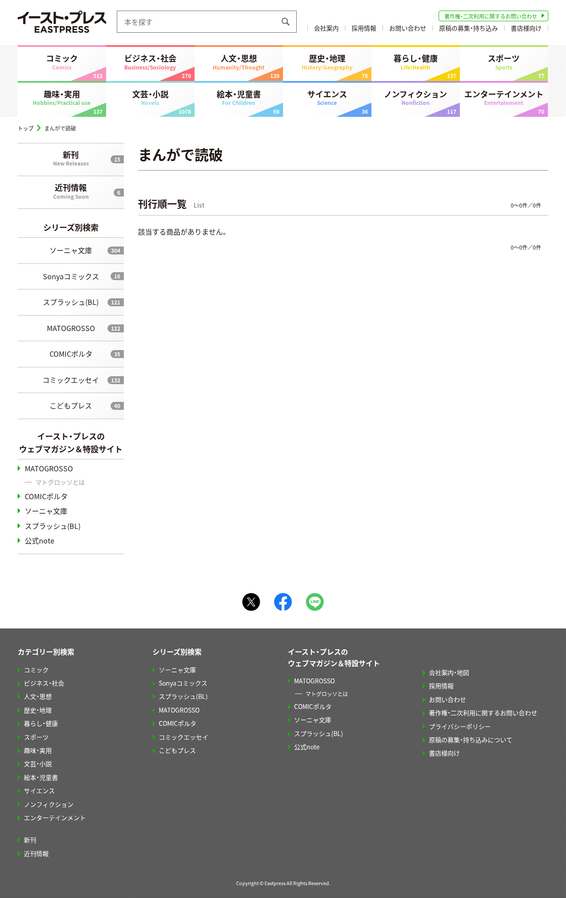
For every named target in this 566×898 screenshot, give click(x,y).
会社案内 (326, 28)
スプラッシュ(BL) (71, 302)
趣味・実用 (62, 97)
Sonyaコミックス (71, 276)
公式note (39, 540)
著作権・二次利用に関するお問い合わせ (490, 16)
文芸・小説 (150, 97)
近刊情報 (71, 190)
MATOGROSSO (71, 328)
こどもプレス (71, 405)
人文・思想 (238, 61)
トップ (26, 128)
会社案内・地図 (449, 672)
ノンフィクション (415, 97)
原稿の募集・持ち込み (468, 28)
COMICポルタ (71, 353)
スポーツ (504, 61)
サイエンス (327, 97)
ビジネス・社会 (150, 61)
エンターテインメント (503, 97)
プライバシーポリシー (460, 726)
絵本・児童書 (239, 97)
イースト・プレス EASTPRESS (62, 22)
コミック (62, 61)
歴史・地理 (327, 61)
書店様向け (526, 28)
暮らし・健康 (416, 61)
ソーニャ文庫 (71, 250)
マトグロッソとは (60, 482)
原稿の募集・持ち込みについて (470, 739)
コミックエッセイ (70, 379)
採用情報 (364, 28)
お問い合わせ (407, 28)
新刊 (71, 158)
